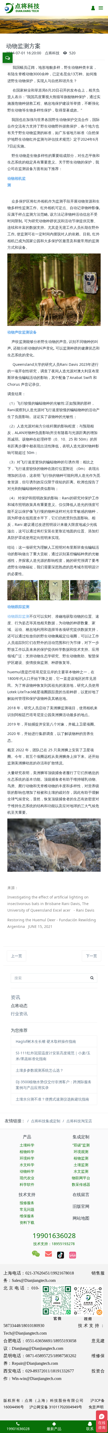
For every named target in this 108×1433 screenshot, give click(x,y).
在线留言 (81, 1194)
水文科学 (27, 1164)
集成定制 (81, 1137)
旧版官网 (81, 1206)
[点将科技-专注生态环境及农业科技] (22, 8)
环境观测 (81, 1151)
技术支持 (27, 1194)
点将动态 (19, 1005)
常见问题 (27, 1209)
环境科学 (27, 1158)
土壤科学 (27, 1145)
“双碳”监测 (81, 1145)
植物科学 (27, 1151)
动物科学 (27, 1171)
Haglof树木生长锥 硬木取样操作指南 (46, 1041)
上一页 (16, 955)
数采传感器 (81, 1184)
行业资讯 (19, 1014)
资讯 (15, 997)
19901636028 (54, 1235)
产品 (27, 1137)
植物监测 (81, 1158)
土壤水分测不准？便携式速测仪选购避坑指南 (52, 1099)
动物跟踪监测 (18, 616)
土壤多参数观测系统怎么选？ (39, 1070)
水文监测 (81, 1171)
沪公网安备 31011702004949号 (55, 1406)
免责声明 (96, 1406)
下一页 (91, 955)
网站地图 (81, 1218)
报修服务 (27, 1202)
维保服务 (27, 1215)
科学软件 (27, 1184)
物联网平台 (81, 1177)
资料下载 (27, 1222)
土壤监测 (81, 1164)
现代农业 (27, 1177)
